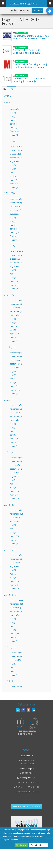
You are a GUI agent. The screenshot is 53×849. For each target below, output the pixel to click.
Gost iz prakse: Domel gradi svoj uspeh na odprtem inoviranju (30, 66)
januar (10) (14, 498)
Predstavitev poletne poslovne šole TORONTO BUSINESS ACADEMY (31, 37)
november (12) (16, 514)
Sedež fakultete (26, 755)
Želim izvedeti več (38, 845)
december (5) (16, 405)
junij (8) (13, 570)
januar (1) (14, 675)
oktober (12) (15, 607)
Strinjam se (21, 845)
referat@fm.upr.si (27, 777)
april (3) (13, 277)
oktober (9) (15, 517)
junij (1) (13, 116)
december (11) (16, 600)
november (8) (16, 150)
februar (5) (14, 183)
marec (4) (14, 438)
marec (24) (14, 633)
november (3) (16, 409)
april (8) (13, 532)
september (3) (16, 157)
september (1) (16, 210)
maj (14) (13, 326)
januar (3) (14, 393)
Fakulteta (23, 3)
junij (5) (13, 270)
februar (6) (14, 495)
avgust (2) (14, 109)
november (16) (16, 604)
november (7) (16, 461)
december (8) (16, 457)
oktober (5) (15, 259)
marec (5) (14, 281)
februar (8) (14, 337)
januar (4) (14, 135)
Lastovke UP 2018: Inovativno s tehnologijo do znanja (29, 80)
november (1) (16, 686)
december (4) (16, 146)
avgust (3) (14, 214)
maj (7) (13, 273)
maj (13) (13, 483)
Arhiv (7, 96)
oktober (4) (15, 360)
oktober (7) (15, 412)
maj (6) (13, 120)
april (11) (14, 124)
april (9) (13, 330)
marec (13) (14, 232)
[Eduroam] (26, 823)
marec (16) (14, 536)
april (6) (13, 630)
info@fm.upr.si (27, 768)
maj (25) (13, 573)
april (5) (13, 176)
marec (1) (14, 671)
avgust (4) (14, 266)
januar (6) (14, 240)
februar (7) (14, 236)
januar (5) (14, 187)
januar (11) (14, 641)
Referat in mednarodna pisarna (26, 806)
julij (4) (13, 217)
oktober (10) (15, 154)
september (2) (16, 262)
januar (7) (14, 543)
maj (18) (13, 528)
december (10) (16, 251)
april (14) (14, 228)
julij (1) (13, 112)
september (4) (16, 416)
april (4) (13, 577)
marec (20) (14, 581)
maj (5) (13, 172)
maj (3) (13, 431)
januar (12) (14, 341)
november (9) (16, 356)
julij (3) (13, 165)
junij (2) (13, 375)
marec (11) (14, 180)
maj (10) (13, 626)
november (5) (16, 304)
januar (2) (14, 446)
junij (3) (13, 168)
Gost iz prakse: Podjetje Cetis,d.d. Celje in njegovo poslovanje (30, 51)
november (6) (16, 202)
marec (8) (14, 127)
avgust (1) (14, 367)
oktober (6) (15, 206)
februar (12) (15, 390)
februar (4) (14, 131)
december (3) (16, 199)
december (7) (16, 510)
